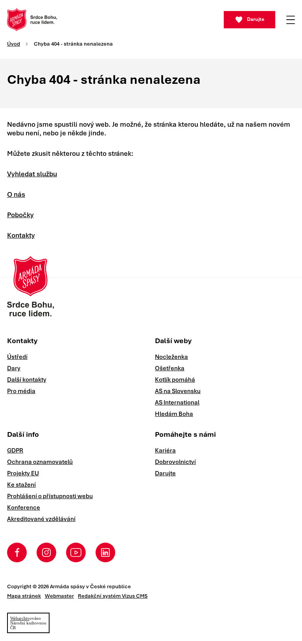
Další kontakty (26, 380)
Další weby (173, 340)
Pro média (21, 391)
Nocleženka (171, 357)
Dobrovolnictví (175, 462)
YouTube (76, 552)
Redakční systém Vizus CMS (112, 596)
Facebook (17, 552)
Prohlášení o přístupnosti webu (50, 496)
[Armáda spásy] (32, 19)
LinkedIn (105, 552)
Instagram (46, 552)
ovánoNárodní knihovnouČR (28, 623)
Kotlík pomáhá (175, 380)
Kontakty (21, 235)
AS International (177, 402)
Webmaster (59, 596)
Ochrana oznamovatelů (40, 462)
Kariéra (165, 450)
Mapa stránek (24, 596)
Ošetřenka (169, 368)
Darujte (255, 19)
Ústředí (17, 357)
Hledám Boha (174, 414)
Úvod (13, 44)
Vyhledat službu (32, 174)
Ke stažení (21, 485)
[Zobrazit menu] (290, 20)
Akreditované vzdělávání (41, 519)
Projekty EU (23, 473)
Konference (23, 508)
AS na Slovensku (178, 391)
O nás (16, 194)
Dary (13, 368)
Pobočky (20, 215)
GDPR (15, 450)
